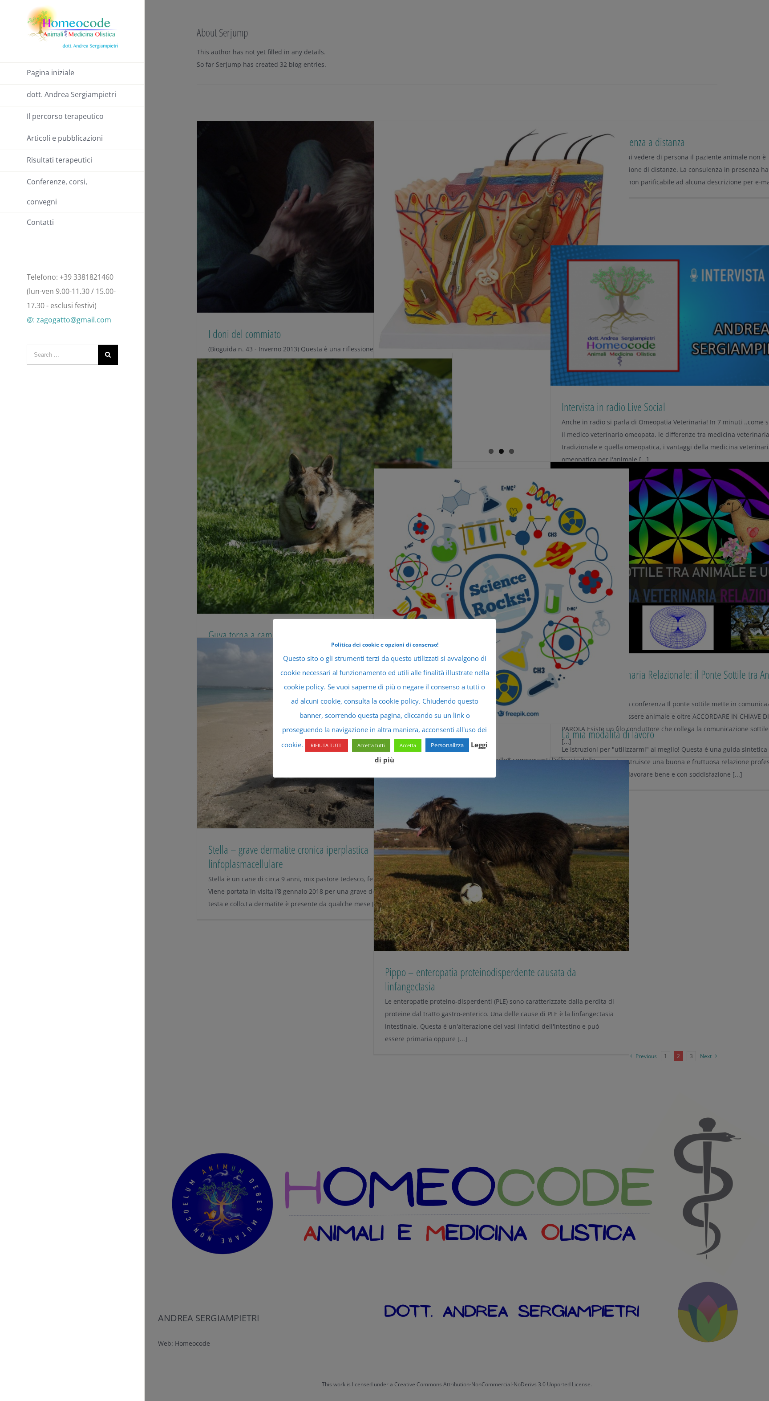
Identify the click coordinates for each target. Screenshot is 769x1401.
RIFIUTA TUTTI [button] (327, 745)
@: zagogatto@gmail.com (69, 320)
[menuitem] (72, 73)
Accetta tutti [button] (371, 745)
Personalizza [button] (447, 745)
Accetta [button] (408, 745)
